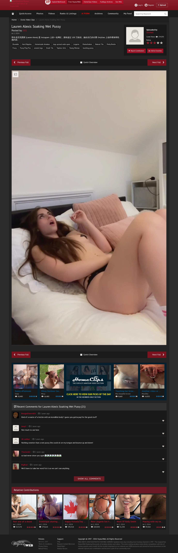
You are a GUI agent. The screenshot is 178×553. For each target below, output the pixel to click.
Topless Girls (61, 48)
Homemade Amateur (42, 44)
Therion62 (25, 452)
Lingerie (76, 44)
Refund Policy (43, 549)
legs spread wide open (61, 44)
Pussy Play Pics (25, 48)
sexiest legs (38, 48)
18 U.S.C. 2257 (43, 542)
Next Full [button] (156, 62)
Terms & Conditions (45, 544)
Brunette (16, 44)
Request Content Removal (66, 544)
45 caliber (25, 439)
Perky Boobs (111, 44)
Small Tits (49, 48)
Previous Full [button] (23, 62)
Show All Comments (89, 478)
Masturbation (87, 44)
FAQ (58, 542)
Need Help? (61, 546)
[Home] (12, 13)
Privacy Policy (43, 546)
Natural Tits (99, 44)
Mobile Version (62, 549)
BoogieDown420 (28, 413)
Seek (165, 13)
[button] (25, 13)
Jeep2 (23, 426)
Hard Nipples (27, 44)
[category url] (89, 381)
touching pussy (88, 48)
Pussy (15, 48)
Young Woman (74, 48)
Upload (163, 5)
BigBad (24, 464)
